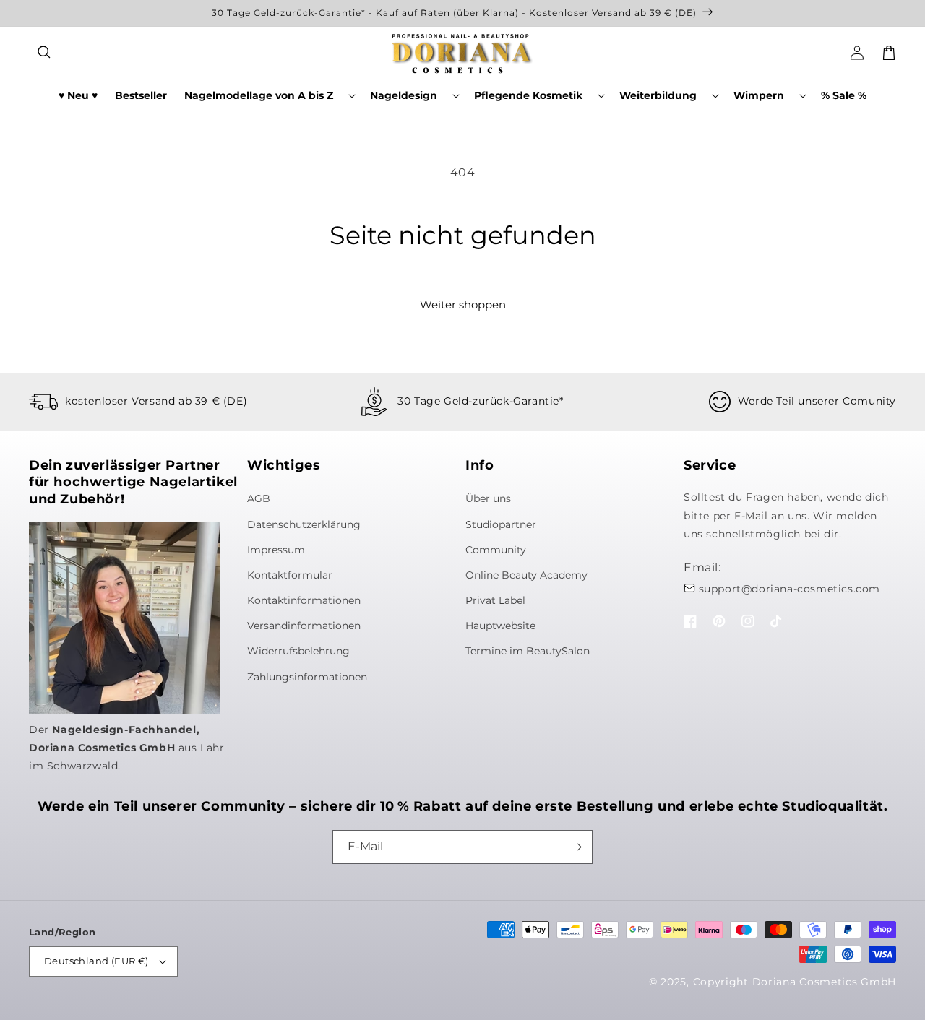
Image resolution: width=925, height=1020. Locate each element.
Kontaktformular (289, 575)
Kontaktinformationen (304, 600)
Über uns (488, 498)
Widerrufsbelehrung (298, 650)
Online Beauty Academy (526, 575)
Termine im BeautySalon (527, 650)
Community (495, 549)
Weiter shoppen (463, 304)
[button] (45, 53)
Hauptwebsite (500, 625)
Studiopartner (500, 524)
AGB (258, 498)
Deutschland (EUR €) (96, 961)
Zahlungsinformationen (307, 676)
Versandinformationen (304, 625)
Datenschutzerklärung (304, 524)
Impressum (276, 549)
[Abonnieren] (576, 847)
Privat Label (495, 600)
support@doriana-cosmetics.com (789, 588)
